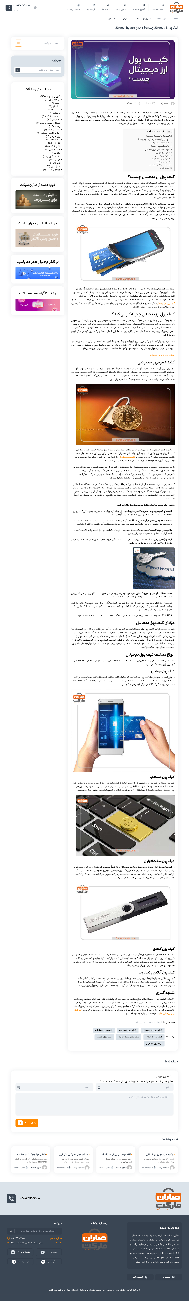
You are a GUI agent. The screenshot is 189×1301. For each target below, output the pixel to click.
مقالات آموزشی (53, 156)
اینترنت (57, 109)
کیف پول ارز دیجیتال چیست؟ (158, 136)
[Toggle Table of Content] (168, 132)
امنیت (57, 103)
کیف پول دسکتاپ (161, 155)
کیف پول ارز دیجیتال (166, 303)
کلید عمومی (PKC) (126, 457)
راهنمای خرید (54, 129)
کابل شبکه (55, 146)
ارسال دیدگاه (30, 1122)
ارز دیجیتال (141, 1022)
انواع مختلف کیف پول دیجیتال (157, 149)
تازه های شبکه (53, 116)
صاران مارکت (165, 103)
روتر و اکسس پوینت (50, 133)
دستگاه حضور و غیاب (50, 123)
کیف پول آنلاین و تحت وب (158, 165)
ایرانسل (56, 106)
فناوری (57, 143)
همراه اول (55, 166)
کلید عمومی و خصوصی (160, 142)
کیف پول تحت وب (127, 1030)
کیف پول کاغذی (162, 162)
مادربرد (57, 153)
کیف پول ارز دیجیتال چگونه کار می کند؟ (153, 139)
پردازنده (56, 113)
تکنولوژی (56, 119)
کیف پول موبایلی (162, 152)
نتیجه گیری (164, 168)
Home (175, 18)
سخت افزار (55, 139)
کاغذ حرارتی (54, 149)
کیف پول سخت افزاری (160, 159)
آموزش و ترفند (163, 18)
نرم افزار (56, 163)
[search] (18, 43)
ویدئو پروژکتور (53, 169)
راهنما (57, 126)
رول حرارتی (55, 136)
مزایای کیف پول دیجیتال (159, 146)
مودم (57, 159)
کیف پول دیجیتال (154, 1037)
